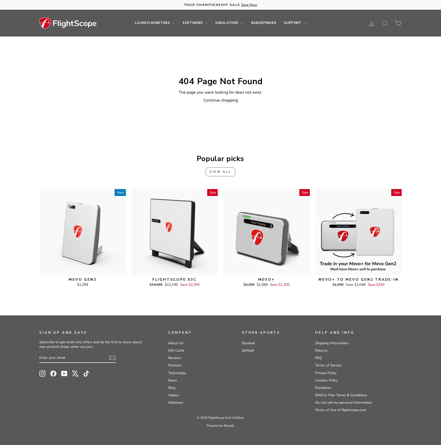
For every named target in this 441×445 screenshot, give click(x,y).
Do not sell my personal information (343, 402)
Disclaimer (323, 387)
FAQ (318, 357)
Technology (177, 372)
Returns (321, 350)
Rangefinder (263, 23)
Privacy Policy (326, 372)
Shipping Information (332, 343)
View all (220, 172)
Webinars (175, 402)
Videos (173, 395)
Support (293, 23)
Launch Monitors (153, 23)
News (172, 380)
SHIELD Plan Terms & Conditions (341, 395)
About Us (175, 343)
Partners (175, 365)
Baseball (248, 343)
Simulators (227, 23)
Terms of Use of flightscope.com (340, 409)
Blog (171, 387)
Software (193, 23)
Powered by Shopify (220, 426)
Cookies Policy (326, 380)
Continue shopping (220, 100)
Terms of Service (328, 365)
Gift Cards (176, 350)
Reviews (174, 357)
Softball (248, 350)
